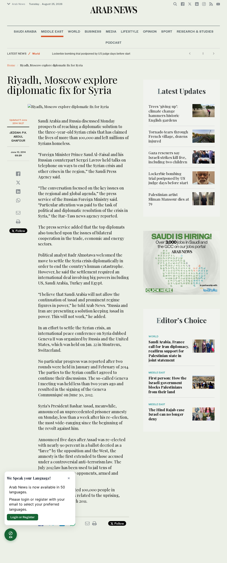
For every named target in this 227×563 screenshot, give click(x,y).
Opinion (150, 31)
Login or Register (22, 517)
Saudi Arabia (25, 31)
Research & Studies (195, 31)
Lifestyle (130, 31)
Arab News (18, 4)
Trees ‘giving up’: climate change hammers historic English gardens (164, 113)
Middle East (52, 31)
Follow (20, 231)
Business (93, 31)
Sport (166, 31)
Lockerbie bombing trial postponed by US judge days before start (91, 53)
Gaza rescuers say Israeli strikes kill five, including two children (168, 157)
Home (11, 65)
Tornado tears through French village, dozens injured (168, 136)
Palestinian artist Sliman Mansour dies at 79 (169, 199)
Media (111, 31)
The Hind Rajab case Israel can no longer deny (166, 414)
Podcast (113, 42)
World (74, 31)
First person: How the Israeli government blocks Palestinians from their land (167, 384)
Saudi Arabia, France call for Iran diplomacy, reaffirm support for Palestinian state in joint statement (169, 350)
